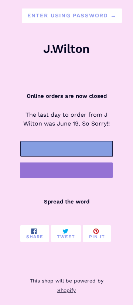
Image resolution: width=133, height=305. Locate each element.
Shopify (66, 290)
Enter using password (71, 15)
